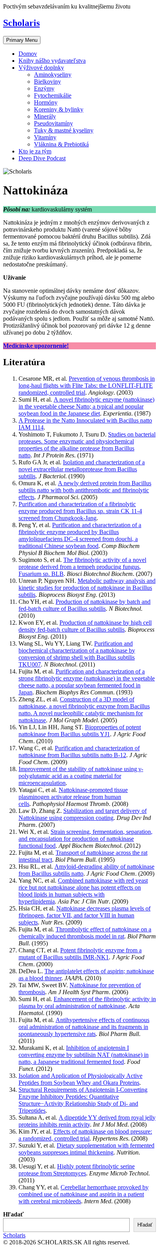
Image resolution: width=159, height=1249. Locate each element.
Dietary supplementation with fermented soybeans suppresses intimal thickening (86, 1149)
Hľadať (13, 1214)
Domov (28, 53)
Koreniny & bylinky (58, 109)
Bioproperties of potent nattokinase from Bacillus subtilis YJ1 (80, 730)
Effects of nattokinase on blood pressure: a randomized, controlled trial (85, 1135)
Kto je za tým (35, 151)
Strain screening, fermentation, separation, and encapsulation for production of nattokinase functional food (85, 838)
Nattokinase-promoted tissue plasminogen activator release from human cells (73, 797)
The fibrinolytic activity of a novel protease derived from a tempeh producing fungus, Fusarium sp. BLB (82, 567)
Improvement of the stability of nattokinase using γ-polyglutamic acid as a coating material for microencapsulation (81, 776)
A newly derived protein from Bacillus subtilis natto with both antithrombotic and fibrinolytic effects (85, 490)
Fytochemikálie (52, 95)
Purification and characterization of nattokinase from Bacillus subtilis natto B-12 (79, 751)
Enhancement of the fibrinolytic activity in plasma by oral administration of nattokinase (87, 1002)
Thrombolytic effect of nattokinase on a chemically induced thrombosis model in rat (85, 933)
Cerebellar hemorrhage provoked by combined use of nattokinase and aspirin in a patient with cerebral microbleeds (84, 1194)
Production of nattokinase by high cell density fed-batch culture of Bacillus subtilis (85, 626)
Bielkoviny (47, 81)
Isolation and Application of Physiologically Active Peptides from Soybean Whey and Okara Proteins (80, 1079)
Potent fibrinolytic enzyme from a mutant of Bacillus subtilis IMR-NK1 (80, 953)
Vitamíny (45, 137)
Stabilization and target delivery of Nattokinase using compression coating (83, 814)
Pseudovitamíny (53, 123)
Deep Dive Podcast (42, 158)
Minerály (45, 116)
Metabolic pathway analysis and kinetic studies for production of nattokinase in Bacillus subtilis (87, 587)
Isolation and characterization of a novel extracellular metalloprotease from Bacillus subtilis (82, 469)
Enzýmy (44, 88)
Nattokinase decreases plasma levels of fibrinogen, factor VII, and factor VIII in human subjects (85, 915)
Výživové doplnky (41, 67)
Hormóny (46, 102)
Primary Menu (21, 40)
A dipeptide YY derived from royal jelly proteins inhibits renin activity (87, 1121)
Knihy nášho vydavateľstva (52, 60)
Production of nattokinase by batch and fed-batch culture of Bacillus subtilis (85, 605)
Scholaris (21, 23)
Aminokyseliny (52, 74)
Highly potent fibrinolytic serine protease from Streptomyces (77, 1170)
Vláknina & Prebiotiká (61, 144)
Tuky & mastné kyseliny (63, 130)
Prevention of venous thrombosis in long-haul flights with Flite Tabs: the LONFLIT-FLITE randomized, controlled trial (87, 385)
